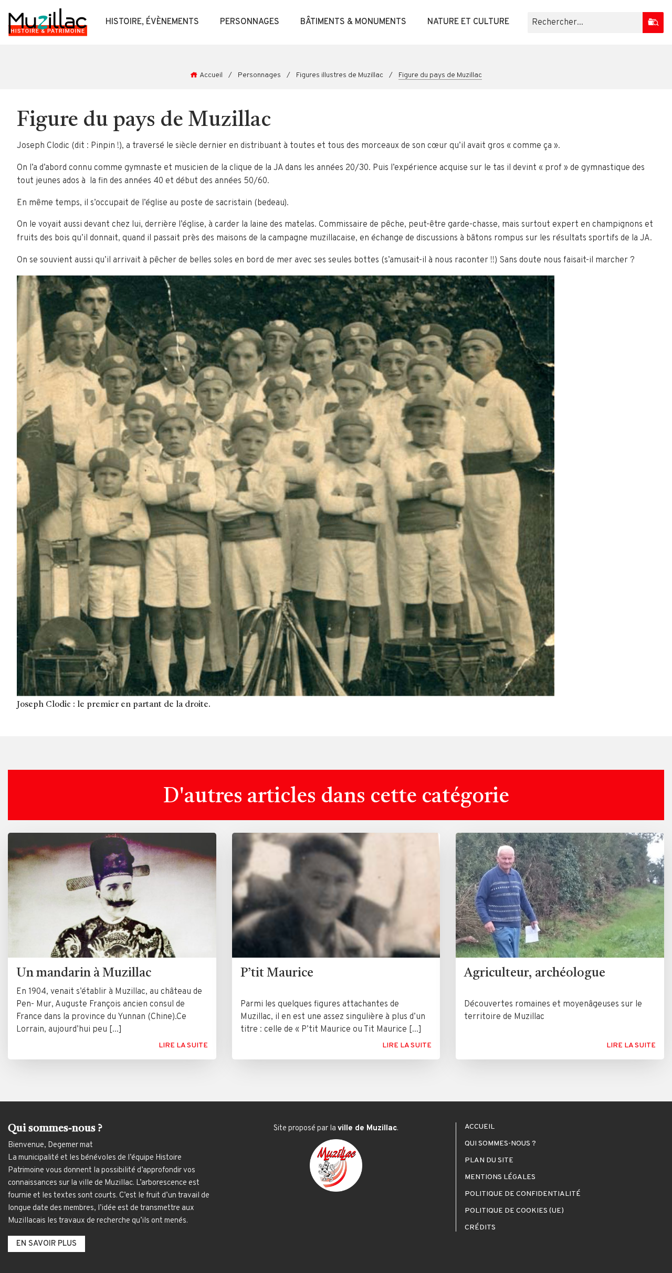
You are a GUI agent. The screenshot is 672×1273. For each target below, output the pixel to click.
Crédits (480, 1228)
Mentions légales (500, 1177)
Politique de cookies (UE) (514, 1211)
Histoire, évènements (152, 22)
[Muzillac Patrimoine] (47, 22)
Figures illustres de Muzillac (339, 75)
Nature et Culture (468, 22)
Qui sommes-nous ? (500, 1144)
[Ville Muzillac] (336, 1165)
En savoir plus (46, 1244)
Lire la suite (183, 1045)
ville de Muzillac (367, 1128)
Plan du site (489, 1160)
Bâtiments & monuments (353, 22)
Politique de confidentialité (523, 1194)
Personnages (249, 22)
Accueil (211, 75)
